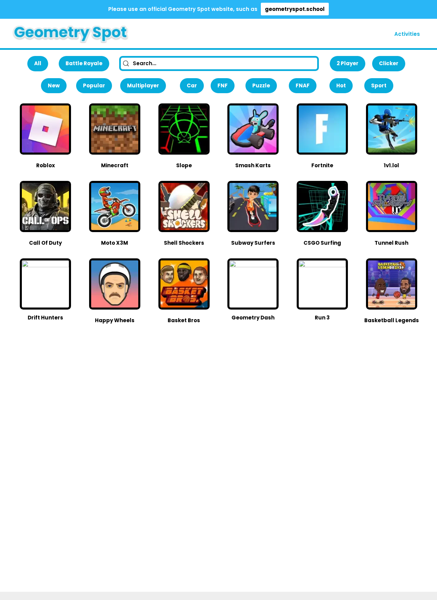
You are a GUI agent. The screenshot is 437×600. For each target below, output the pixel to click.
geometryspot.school (295, 9)
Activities (407, 34)
